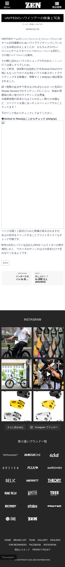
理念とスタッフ (22, 549)
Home (8, 540)
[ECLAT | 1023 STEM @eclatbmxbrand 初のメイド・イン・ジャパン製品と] (16, 406)
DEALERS (55, 540)
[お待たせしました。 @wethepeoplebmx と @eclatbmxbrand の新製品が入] (48, 374)
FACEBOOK (35, 545)
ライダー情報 (28, 24)
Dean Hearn (43, 50)
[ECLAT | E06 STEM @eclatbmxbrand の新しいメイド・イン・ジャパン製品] (48, 406)
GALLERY (43, 540)
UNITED (39, 24)
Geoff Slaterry (17, 55)
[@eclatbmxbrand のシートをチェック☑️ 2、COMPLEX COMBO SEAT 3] (48, 342)
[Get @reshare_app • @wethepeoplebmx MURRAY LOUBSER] (16, 342)
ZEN (5, 263)
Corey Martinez (29, 38)
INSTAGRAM (50, 545)
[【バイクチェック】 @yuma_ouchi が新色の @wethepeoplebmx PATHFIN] (16, 374)
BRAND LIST (20, 540)
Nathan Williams (50, 38)
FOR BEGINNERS (18, 545)
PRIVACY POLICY (41, 549)
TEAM (32, 540)
